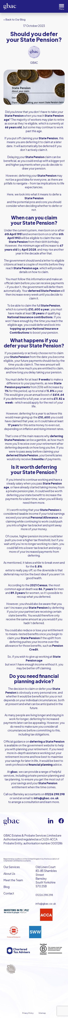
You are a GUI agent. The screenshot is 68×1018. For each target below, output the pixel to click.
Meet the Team (13, 880)
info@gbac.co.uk (46, 903)
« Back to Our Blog (14, 19)
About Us (9, 873)
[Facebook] (61, 820)
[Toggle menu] (61, 7)
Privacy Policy (28, 1013)
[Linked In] (50, 820)
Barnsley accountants (27, 794)
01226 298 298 (44, 895)
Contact (8, 893)
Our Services (11, 867)
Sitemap (42, 1013)
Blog (6, 887)
